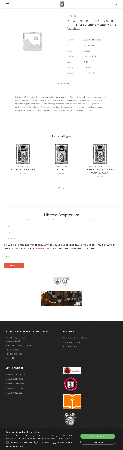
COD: (70, 45)
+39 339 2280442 (14, 354)
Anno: (70, 62)
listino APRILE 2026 (14, 388)
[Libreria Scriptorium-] (62, 4)
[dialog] (61, 439)
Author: (71, 40)
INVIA (12, 266)
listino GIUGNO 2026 (15, 383)
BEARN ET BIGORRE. (23, 169)
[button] (41, 446)
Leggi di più (67, 438)
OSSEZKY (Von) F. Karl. (100, 167)
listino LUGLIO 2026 (14, 379)
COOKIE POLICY (71, 347)
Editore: (71, 56)
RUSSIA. (61, 169)
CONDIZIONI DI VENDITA (76, 338)
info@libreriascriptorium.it (18, 345)
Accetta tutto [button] (98, 436)
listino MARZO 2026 (15, 393)
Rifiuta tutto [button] (97, 442)
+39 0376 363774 (13, 350)
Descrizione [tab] (61, 83)
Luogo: (70, 51)
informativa (42, 248)
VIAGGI (87, 67)
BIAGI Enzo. (61, 167)
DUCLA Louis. (23, 167)
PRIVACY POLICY (71, 342)
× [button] (120, 431)
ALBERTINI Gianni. (92, 40)
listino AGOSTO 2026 (15, 374)
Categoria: (72, 67)
